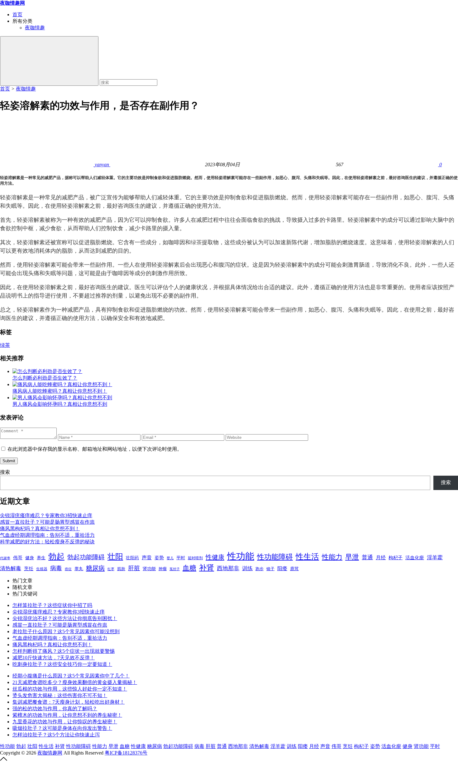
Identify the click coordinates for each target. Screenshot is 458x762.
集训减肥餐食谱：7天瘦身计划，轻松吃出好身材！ (68, 702)
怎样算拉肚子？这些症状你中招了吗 (52, 605)
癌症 (68, 569)
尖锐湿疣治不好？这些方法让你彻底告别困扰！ (64, 618)
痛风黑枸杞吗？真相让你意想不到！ (40, 528)
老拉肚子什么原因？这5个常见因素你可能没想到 (66, 631)
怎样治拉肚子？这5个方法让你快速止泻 (56, 734)
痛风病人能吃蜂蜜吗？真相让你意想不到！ (59, 391)
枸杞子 (396, 557)
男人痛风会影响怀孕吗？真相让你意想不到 (59, 404)
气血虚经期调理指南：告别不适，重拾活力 (47, 535)
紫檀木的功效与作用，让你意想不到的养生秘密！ (67, 715)
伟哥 (17, 557)
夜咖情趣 (35, 27)
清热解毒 (10, 568)
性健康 (215, 557)
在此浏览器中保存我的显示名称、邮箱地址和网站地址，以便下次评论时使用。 (94, 449)
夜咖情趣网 (49, 752)
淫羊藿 (435, 558)
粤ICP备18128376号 (126, 752)
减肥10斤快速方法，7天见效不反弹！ (53, 657)
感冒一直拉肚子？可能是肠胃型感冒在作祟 (47, 522)
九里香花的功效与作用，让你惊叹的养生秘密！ (64, 721)
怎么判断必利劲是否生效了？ (44, 378)
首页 (17, 14)
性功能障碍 (275, 557)
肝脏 (134, 568)
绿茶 (196, 242)
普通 (367, 557)
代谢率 (5, 558)
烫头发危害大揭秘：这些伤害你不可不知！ (59, 695)
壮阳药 (132, 558)
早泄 (352, 557)
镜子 (270, 568)
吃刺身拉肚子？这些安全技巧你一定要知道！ (62, 664)
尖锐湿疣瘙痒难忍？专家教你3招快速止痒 (46, 515)
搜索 (5, 472)
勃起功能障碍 (86, 557)
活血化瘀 (414, 557)
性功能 (240, 556)
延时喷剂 (195, 558)
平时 (180, 557)
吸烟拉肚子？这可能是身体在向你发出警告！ (62, 728)
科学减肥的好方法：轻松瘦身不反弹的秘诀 (47, 541)
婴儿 (170, 558)
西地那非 (228, 568)
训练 (247, 568)
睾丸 (78, 568)
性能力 (332, 557)
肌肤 (121, 568)
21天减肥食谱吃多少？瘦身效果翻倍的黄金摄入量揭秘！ (74, 682)
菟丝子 (174, 569)
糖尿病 (95, 568)
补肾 (206, 567)
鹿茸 (294, 568)
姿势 (159, 557)
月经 (381, 557)
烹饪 (28, 568)
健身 (29, 557)
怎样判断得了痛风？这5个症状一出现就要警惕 (63, 651)
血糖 (189, 568)
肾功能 (149, 568)
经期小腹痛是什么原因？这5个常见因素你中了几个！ (71, 675)
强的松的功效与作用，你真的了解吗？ (54, 708)
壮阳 (115, 556)
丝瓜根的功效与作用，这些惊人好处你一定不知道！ (69, 689)
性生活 (307, 556)
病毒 (56, 568)
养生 (41, 558)
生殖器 (41, 569)
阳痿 (282, 568)
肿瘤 (163, 569)
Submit (8, 461)
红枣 (110, 569)
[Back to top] (3, 759)
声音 (147, 557)
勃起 (56, 556)
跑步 (259, 569)
